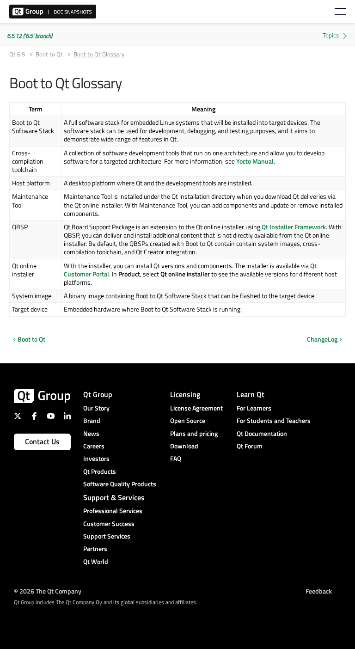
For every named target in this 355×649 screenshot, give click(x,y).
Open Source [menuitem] (187, 420)
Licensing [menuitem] (185, 394)
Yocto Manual (255, 161)
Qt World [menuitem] (95, 561)
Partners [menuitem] (95, 548)
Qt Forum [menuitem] (250, 446)
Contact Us (42, 441)
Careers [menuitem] (93, 446)
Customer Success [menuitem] (109, 523)
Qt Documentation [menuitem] (262, 433)
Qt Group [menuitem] (97, 394)
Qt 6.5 (17, 54)
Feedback (319, 590)
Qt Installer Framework (294, 227)
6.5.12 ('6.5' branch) (29, 35)
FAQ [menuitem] (175, 458)
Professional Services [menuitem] (112, 510)
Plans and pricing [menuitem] (194, 433)
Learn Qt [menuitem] (250, 394)
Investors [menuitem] (96, 458)
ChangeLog (322, 339)
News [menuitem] (91, 433)
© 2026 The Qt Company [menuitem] (47, 590)
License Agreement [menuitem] (196, 408)
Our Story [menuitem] (96, 408)
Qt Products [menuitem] (99, 471)
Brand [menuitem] (91, 420)
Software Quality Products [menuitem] (119, 484)
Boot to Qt (49, 54)
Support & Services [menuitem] (114, 497)
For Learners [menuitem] (254, 408)
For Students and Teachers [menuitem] (274, 420)
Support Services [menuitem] (106, 536)
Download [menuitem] (184, 446)
